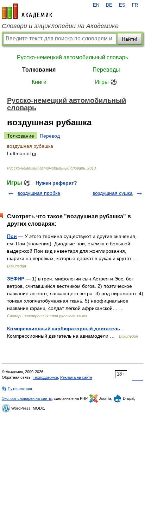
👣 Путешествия (17, 388)
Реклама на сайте (76, 377)
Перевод (50, 136)
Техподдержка (45, 377)
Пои (12, 236)
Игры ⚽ (106, 82)
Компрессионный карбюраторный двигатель (63, 328)
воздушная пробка (39, 193)
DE (109, 5)
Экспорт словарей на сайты (27, 398)
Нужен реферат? (56, 183)
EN (96, 5)
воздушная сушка (113, 193)
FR (135, 5)
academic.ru (27, 11)
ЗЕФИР (15, 279)
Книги (39, 82)
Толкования (39, 70)
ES (122, 5)
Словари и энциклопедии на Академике (60, 25)
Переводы (106, 70)
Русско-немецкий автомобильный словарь (72, 57)
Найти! (129, 39)
